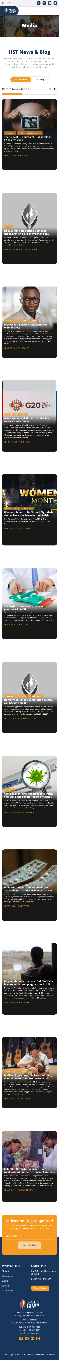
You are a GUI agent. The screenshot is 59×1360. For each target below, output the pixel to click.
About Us (6, 1271)
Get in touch (7, 1290)
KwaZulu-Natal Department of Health (43, 1272)
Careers (5, 1285)
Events (5, 1281)
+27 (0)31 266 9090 (31, 1327)
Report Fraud (40, 1288)
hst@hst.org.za (33, 1333)
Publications (7, 1276)
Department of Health (41, 1278)
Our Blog (40, 79)
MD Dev (52, 1354)
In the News (21, 79)
